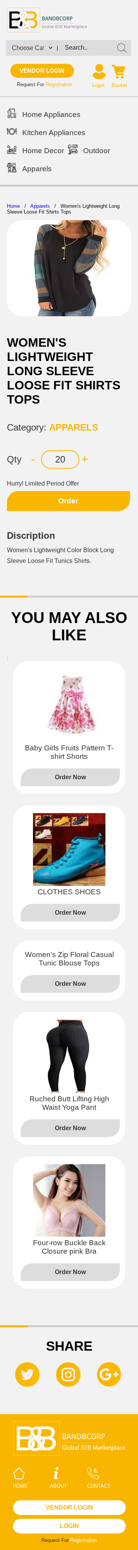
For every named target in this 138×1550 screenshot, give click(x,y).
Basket (119, 85)
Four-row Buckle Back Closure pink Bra (69, 1247)
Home (13, 206)
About (58, 1486)
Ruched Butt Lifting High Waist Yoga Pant (69, 1103)
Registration (59, 84)
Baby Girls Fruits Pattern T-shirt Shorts (69, 752)
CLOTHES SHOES (69, 892)
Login (98, 85)
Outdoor (96, 151)
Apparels (37, 169)
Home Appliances (51, 114)
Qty (14, 459)
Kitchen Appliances (53, 133)
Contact (98, 1486)
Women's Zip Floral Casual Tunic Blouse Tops (69, 958)
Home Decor (43, 151)
